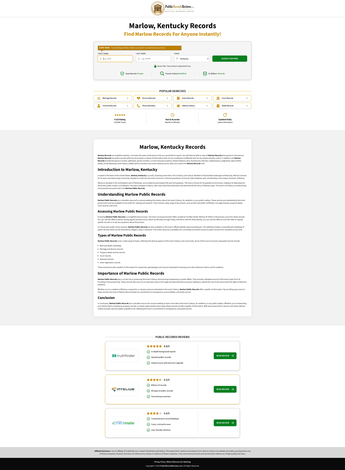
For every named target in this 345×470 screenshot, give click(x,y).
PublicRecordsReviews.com (171, 466)
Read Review (222, 355)
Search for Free (229, 58)
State (176, 53)
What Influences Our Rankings (179, 462)
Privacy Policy (159, 462)
